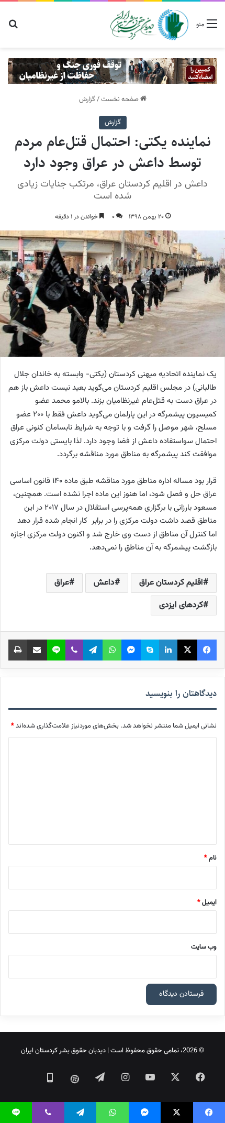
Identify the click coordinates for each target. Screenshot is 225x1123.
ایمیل (207, 902)
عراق (61, 582)
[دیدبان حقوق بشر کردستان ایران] (149, 24)
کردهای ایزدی (181, 605)
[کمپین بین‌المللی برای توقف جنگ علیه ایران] (112, 71)
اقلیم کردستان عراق (171, 582)
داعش (104, 582)
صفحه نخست (120, 99)
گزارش (87, 99)
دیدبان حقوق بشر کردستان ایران (63, 1050)
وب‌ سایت (204, 947)
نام (210, 858)
